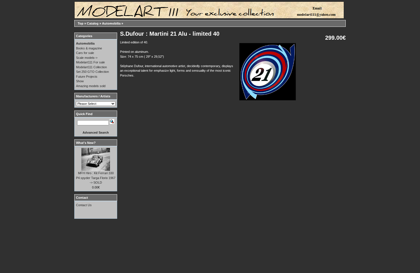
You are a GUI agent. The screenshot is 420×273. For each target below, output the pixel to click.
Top (80, 23)
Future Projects (86, 76)
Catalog (93, 23)
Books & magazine (89, 48)
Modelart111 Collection (91, 67)
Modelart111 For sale (90, 62)
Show (80, 81)
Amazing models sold (90, 86)
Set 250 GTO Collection (92, 71)
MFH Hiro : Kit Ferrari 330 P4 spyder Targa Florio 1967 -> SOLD (95, 177)
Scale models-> (86, 57)
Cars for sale (85, 53)
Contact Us (84, 205)
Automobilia (111, 23)
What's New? (86, 142)
